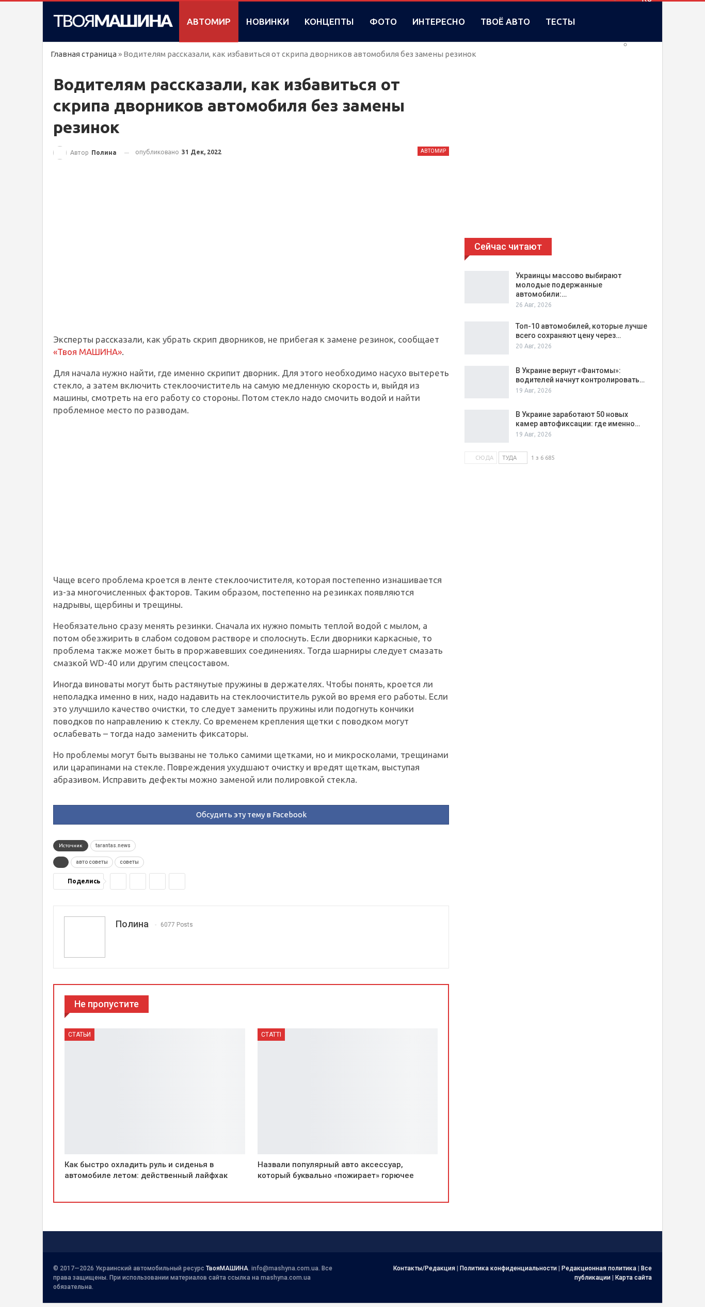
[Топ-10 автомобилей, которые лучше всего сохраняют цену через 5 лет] (486, 337)
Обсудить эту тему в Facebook (251, 814)
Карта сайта (633, 1277)
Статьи (79, 1034)
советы (129, 862)
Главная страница (84, 54)
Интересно (438, 21)
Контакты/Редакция (424, 1268)
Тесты (560, 21)
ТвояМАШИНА (227, 1268)
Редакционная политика (599, 1268)
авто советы (92, 862)
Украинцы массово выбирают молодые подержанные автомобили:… (568, 284)
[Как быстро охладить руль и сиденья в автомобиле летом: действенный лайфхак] (155, 1091)
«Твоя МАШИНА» (87, 352)
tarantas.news (113, 845)
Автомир (209, 21)
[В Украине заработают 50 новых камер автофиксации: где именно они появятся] (486, 426)
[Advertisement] (251, 257)
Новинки (267, 21)
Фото (383, 21)
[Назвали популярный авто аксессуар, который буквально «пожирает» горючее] (348, 1091)
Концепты (329, 21)
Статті (271, 1034)
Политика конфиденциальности (508, 1268)
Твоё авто (505, 21)
